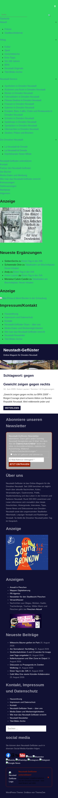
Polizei (8, 29)
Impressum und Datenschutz (19, 317)
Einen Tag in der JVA (32, 261)
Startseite (4, 18)
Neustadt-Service (8, 79)
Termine (34, 389)
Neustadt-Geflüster (21, 350)
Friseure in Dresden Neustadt (19, 104)
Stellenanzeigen (8, 186)
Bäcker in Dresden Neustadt (19, 93)
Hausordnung (11, 314)
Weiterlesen (12, 408)
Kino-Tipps (10, 57)
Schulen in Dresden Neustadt (19, 118)
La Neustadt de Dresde (16, 147)
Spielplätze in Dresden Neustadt (21, 125)
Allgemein (5, 193)
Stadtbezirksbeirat (14, 33)
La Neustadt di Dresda (16, 150)
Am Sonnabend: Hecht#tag (22, 649)
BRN (7, 65)
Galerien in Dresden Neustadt (19, 107)
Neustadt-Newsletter (15, 335)
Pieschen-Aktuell (34, 609)
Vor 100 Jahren (12, 61)
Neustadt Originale (14, 68)
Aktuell (3, 22)
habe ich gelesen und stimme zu (27, 454)
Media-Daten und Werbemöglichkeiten (24, 328)
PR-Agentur (15, 593)
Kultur (7, 47)
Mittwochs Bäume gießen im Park (25, 642)
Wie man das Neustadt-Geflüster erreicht (20, 179)
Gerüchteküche (12, 54)
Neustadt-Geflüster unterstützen (16, 161)
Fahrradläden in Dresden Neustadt (22, 97)
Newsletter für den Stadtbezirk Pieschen (27, 597)
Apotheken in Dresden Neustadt (20, 86)
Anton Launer (11, 275)
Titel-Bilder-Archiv (13, 72)
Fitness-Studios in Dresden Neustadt (23, 100)
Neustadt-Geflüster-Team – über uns (23, 324)
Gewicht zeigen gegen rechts (26, 384)
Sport (7, 50)
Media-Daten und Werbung (13, 175)
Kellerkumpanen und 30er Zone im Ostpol (28, 658)
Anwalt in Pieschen (18, 587)
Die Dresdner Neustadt (11, 140)
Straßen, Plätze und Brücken (19, 133)
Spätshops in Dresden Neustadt (20, 122)
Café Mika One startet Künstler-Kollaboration (30, 674)
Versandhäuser (16, 600)
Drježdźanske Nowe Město (18, 154)
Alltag (3, 40)
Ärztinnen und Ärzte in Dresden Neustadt (25, 89)
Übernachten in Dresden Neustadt (22, 129)
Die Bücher (5, 172)
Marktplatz (5, 190)
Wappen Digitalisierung (20, 590)
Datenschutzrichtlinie (25, 443)
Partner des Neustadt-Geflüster (15, 168)
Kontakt (4, 164)
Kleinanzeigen (7, 182)
